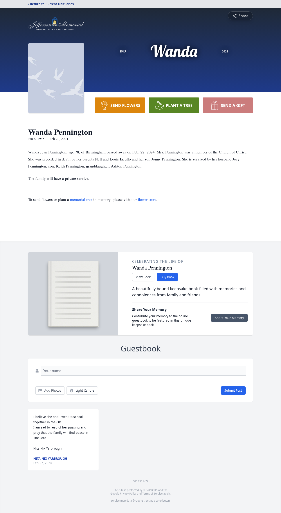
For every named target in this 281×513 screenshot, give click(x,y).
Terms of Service (152, 493)
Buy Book (167, 277)
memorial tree (81, 199)
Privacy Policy (128, 493)
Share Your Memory (229, 318)
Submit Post (233, 390)
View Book (143, 277)
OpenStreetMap (145, 500)
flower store (147, 199)
